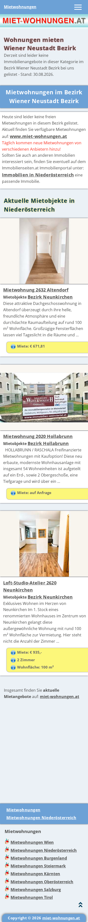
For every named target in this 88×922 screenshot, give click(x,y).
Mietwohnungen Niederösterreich (41, 817)
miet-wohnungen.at (59, 696)
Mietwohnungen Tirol (32, 897)
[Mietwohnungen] (44, 26)
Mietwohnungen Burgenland (39, 858)
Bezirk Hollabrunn (48, 443)
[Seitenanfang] (80, 906)
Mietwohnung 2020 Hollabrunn (38, 436)
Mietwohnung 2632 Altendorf (35, 290)
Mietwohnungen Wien (32, 842)
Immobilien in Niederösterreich (38, 175)
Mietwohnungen (20, 7)
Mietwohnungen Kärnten (35, 873)
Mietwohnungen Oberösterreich (42, 881)
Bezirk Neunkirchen (50, 297)
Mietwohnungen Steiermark (38, 866)
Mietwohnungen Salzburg (36, 889)
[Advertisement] (44, 752)
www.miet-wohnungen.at (38, 136)
